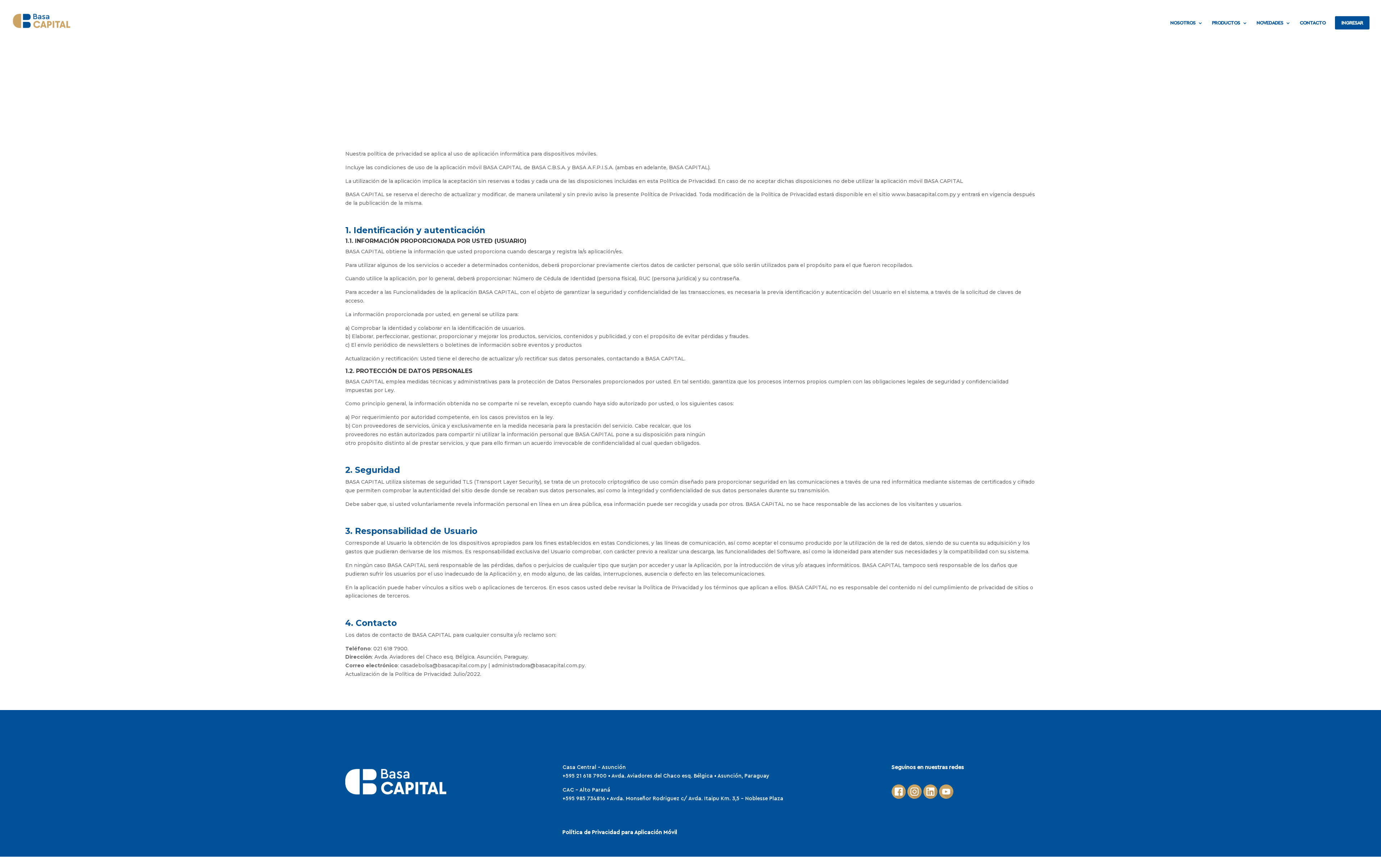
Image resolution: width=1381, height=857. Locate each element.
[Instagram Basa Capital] (914, 797)
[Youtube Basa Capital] (946, 797)
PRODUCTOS (1226, 23)
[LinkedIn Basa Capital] (930, 797)
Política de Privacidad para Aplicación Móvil (619, 832)
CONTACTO (1313, 23)
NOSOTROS (1182, 23)
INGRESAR (1352, 23)
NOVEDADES (1270, 23)
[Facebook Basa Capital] (899, 797)
